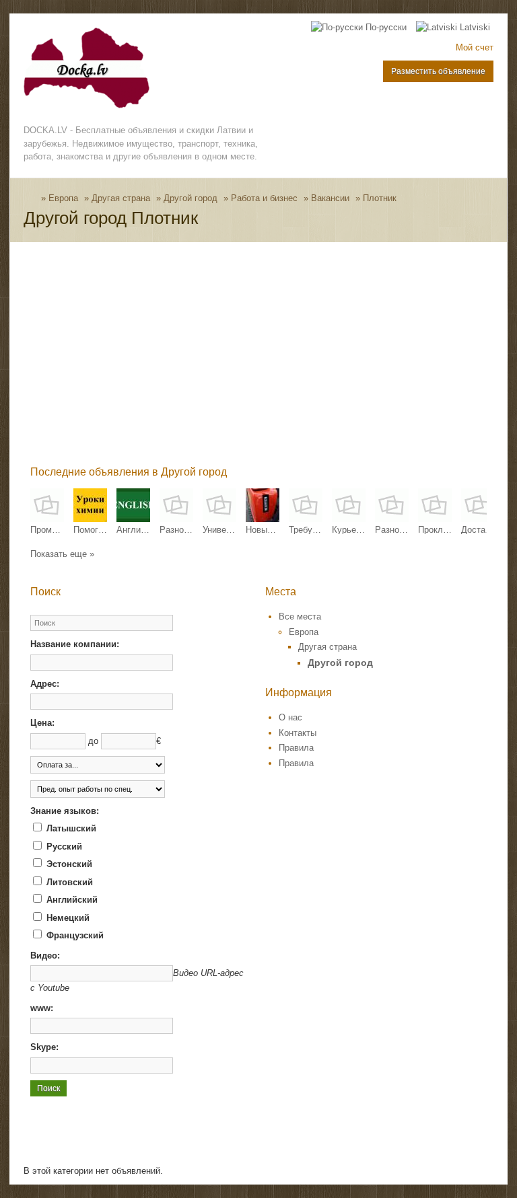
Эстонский (68, 864)
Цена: (42, 723)
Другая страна (121, 198)
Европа (63, 198)
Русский (63, 846)
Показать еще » (62, 554)
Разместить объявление (438, 71)
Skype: (44, 1047)
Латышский (70, 828)
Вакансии (330, 198)
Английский (71, 900)
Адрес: (44, 684)
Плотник (380, 198)
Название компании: (74, 644)
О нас (290, 717)
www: (41, 1008)
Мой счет (474, 47)
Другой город (190, 198)
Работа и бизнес (264, 198)
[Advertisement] (273, 356)
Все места (300, 616)
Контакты (297, 733)
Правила (296, 748)
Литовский (68, 882)
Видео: (45, 955)
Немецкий (67, 918)
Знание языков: (64, 811)
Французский (74, 935)
